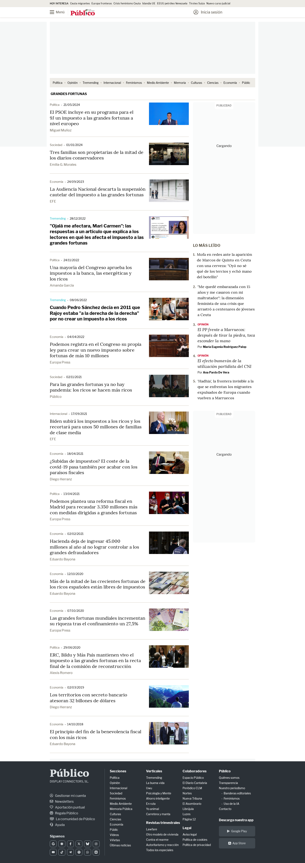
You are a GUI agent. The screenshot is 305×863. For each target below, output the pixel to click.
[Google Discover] (61, 844)
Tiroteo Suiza (197, 3)
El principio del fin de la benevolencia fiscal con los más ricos (95, 734)
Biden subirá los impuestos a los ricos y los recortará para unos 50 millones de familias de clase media (96, 426)
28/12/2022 (77, 218)
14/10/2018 (75, 724)
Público (56, 397)
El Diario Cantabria (195, 783)
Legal (187, 828)
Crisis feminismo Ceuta (127, 3)
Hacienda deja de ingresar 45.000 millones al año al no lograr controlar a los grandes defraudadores (94, 546)
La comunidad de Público (75, 819)
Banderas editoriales (237, 793)
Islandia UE (148, 3)
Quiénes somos (229, 777)
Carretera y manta (158, 814)
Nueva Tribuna (192, 798)
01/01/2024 (74, 145)
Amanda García (62, 285)
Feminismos (134, 82)
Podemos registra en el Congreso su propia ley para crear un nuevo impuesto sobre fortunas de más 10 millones (95, 350)
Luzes (186, 814)
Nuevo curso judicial (218, 3)
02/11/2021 (74, 377)
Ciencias (212, 82)
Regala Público (66, 813)
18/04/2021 (75, 453)
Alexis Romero (61, 673)
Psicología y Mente (158, 793)
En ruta (151, 803)
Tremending (91, 82)
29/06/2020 (72, 647)
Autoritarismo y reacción (162, 845)
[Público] (83, 12)
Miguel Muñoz (61, 130)
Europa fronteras (102, 3)
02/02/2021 (75, 533)
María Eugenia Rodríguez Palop (224, 347)
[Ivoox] (96, 852)
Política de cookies (195, 839)
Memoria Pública (121, 809)
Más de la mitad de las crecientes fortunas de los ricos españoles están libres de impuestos (97, 584)
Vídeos (114, 835)
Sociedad (56, 145)
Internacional (112, 82)
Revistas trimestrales (163, 823)
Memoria (180, 82)
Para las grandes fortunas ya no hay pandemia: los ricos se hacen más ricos (91, 387)
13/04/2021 (71, 494)
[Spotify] (79, 852)
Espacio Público (193, 777)
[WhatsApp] (87, 852)
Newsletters (64, 802)
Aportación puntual (69, 807)
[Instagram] (96, 844)
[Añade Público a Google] (53, 844)
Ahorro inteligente (158, 798)
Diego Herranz (61, 479)
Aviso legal (190, 834)
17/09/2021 (79, 413)
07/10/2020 (75, 610)
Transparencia (228, 783)
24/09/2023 (75, 181)
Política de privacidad (197, 845)
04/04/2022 (75, 337)
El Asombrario (192, 803)
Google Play (239, 831)
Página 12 (189, 819)
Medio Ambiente (158, 82)
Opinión (72, 82)
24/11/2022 (71, 260)
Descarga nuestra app (236, 820)
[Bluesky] (87, 844)
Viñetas (115, 840)
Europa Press (60, 362)
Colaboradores (194, 771)
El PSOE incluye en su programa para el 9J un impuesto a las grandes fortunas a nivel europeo (91, 117)
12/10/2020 (75, 574)
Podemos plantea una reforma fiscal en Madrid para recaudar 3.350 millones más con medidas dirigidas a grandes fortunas (93, 507)
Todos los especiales (159, 850)
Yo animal (152, 809)
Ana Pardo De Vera (216, 372)
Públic (246, 82)
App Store (239, 843)
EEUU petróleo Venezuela (172, 3)
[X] (79, 844)
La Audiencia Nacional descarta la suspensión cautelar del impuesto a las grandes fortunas (97, 192)
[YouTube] (53, 852)
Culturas (196, 82)
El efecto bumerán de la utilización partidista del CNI (224, 363)
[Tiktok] (61, 852)
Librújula (188, 809)
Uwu (149, 788)
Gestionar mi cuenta (70, 796)
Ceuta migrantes (80, 3)
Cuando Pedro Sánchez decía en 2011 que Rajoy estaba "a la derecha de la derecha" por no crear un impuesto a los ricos (95, 313)
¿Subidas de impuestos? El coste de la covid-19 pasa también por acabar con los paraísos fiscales (93, 466)
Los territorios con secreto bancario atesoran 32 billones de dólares (88, 698)
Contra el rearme (157, 839)
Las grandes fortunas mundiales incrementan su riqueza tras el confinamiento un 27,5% (97, 621)
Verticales (154, 771)
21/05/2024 (71, 104)
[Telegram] (70, 852)
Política (57, 82)
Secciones (118, 771)
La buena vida (155, 783)
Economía (230, 82)
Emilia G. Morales (63, 165)
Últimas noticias (120, 845)
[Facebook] (70, 844)
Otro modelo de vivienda (162, 834)
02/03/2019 (75, 687)
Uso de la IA (231, 803)
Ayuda (59, 825)
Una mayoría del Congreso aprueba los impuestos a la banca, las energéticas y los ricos (91, 273)
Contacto (225, 809)
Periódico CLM (192, 788)
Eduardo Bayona (62, 559)
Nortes (187, 793)
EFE (53, 201)
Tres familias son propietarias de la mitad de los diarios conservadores (96, 155)
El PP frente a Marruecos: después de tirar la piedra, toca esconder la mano (226, 335)
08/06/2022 (78, 300)
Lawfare (151, 829)
